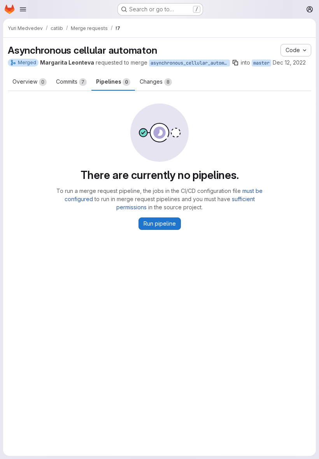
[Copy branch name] (235, 62)
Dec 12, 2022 (289, 62)
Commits (70, 81)
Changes (155, 81)
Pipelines (112, 81)
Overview (28, 81)
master (261, 63)
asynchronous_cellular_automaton (190, 63)
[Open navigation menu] (23, 9)
